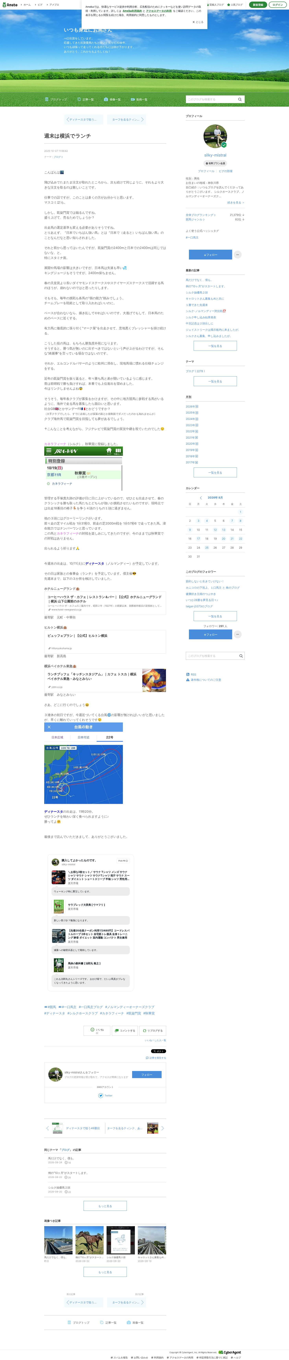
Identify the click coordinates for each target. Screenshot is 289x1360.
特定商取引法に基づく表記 (213, 1357)
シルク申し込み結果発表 (201, 317)
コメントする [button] (127, 1030)
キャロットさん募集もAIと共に (205, 298)
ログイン (278, 4)
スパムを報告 (121, 1357)
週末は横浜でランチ (67, 136)
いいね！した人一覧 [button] (155, 1040)
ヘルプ (237, 1357)
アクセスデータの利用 (181, 1357)
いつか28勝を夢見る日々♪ (202, 600)
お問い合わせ (141, 1357)
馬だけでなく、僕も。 (199, 280)
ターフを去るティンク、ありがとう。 (129, 119)
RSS (193, 674)
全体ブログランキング (199, 214)
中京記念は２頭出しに (199, 323)
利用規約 (159, 1357)
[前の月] (201, 498)
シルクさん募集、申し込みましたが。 (209, 336)
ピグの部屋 (226, 171)
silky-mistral (215, 155)
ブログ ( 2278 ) (195, 371)
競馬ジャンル (194, 219)
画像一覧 (115, 99)
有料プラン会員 (217, 163)
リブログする (155, 1030)
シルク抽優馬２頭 (197, 292)
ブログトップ (58, 99)
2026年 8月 (215, 497)
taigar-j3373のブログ (199, 606)
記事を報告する (158, 1057)
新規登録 (258, 4)
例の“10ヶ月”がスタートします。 (206, 286)
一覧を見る (215, 346)
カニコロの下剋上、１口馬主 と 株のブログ (213, 587)
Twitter (108, 1095)
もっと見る (105, 1206)
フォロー (146, 1074)
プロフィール (206, 171)
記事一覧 (88, 99)
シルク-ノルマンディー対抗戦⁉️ (206, 311)
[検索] (240, 99)
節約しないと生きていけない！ (205, 581)
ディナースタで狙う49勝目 (86, 119)
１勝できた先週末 (197, 304)
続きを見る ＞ (236, 202)
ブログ (57, 156)
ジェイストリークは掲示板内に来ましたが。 (213, 329)
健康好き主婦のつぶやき (201, 593)
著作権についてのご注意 (206, 679)
